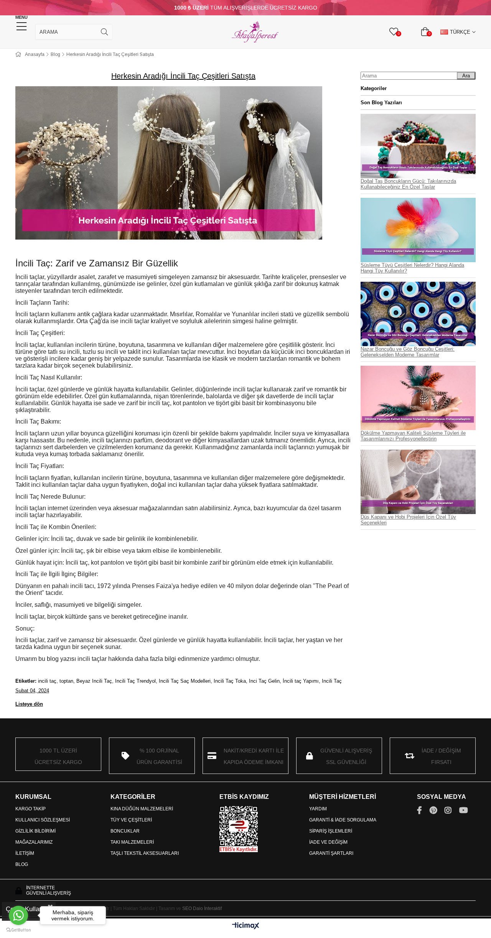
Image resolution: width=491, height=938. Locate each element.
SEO (187, 908)
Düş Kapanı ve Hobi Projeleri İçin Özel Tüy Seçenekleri (408, 520)
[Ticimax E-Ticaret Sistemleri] (245, 926)
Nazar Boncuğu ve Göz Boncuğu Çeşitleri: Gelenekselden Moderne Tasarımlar (408, 352)
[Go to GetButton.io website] (18, 930)
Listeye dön (29, 704)
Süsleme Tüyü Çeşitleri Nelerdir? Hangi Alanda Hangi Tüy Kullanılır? (412, 268)
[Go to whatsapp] (18, 915)
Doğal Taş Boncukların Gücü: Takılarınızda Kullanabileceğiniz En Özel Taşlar (408, 184)
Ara (466, 76)
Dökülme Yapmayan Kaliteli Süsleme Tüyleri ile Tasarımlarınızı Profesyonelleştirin (413, 436)
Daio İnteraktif (207, 908)
